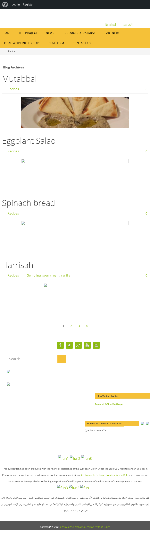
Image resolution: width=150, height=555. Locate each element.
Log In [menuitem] (16, 4)
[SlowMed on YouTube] (87, 345)
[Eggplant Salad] (75, 174)
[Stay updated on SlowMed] (96, 345)
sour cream (50, 275)
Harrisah (17, 264)
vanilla (65, 275)
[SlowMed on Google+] (78, 345)
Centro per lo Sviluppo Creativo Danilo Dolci (105, 475)
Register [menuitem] (28, 4)
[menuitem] (5, 4)
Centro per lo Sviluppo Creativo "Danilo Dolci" (85, 527)
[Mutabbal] (75, 112)
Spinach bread (28, 202)
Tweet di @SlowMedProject (109, 404)
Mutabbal (19, 78)
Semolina (34, 275)
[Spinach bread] (75, 236)
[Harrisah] (75, 298)
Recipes (13, 89)
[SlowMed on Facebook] (60, 345)
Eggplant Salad (29, 140)
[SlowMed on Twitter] (69, 345)
